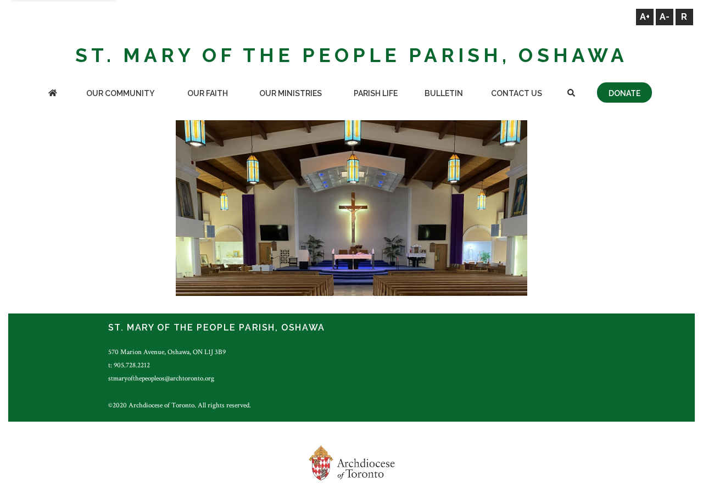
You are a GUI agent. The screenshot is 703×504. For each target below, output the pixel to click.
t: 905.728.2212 (129, 365)
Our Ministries (290, 93)
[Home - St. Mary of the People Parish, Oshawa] (52, 94)
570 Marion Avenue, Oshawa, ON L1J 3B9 (167, 352)
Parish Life (376, 93)
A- (664, 17)
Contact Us (516, 93)
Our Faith (207, 93)
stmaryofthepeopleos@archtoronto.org (161, 378)
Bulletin (444, 93)
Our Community (120, 93)
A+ (645, 17)
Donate (624, 93)
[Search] (570, 94)
